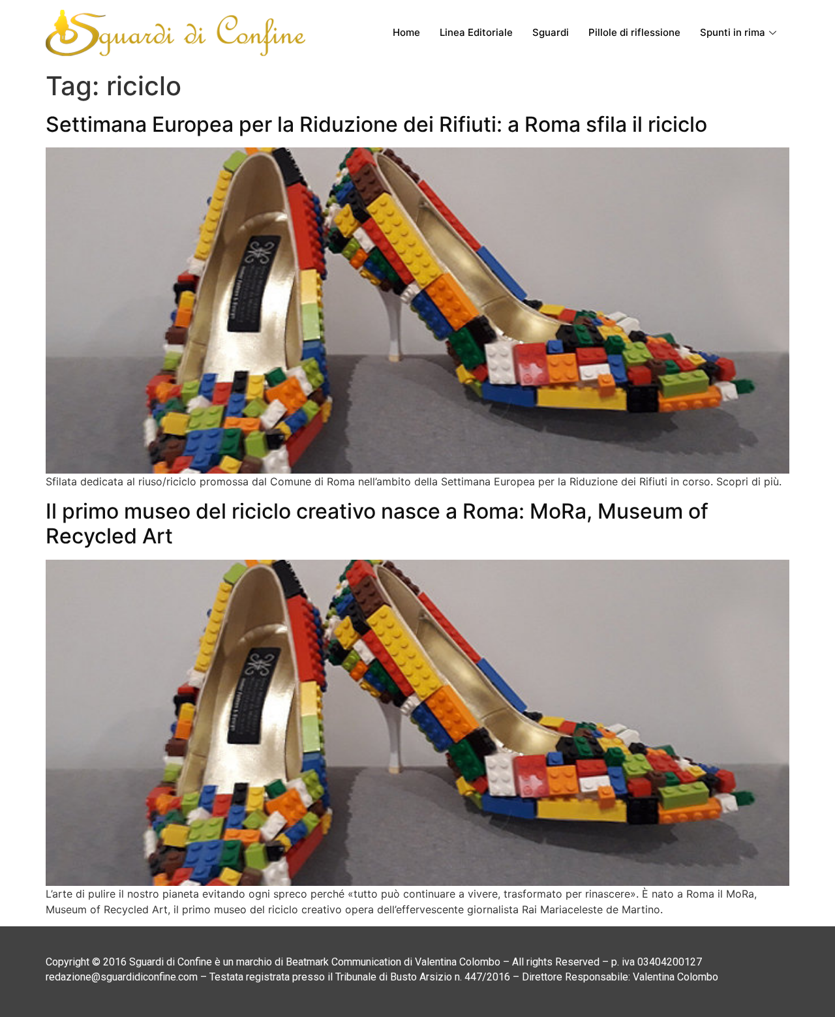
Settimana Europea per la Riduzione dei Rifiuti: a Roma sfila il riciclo (376, 124)
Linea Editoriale (476, 32)
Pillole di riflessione (634, 32)
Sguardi (550, 32)
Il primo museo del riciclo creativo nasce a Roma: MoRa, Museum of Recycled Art (377, 523)
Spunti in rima (732, 32)
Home (406, 32)
